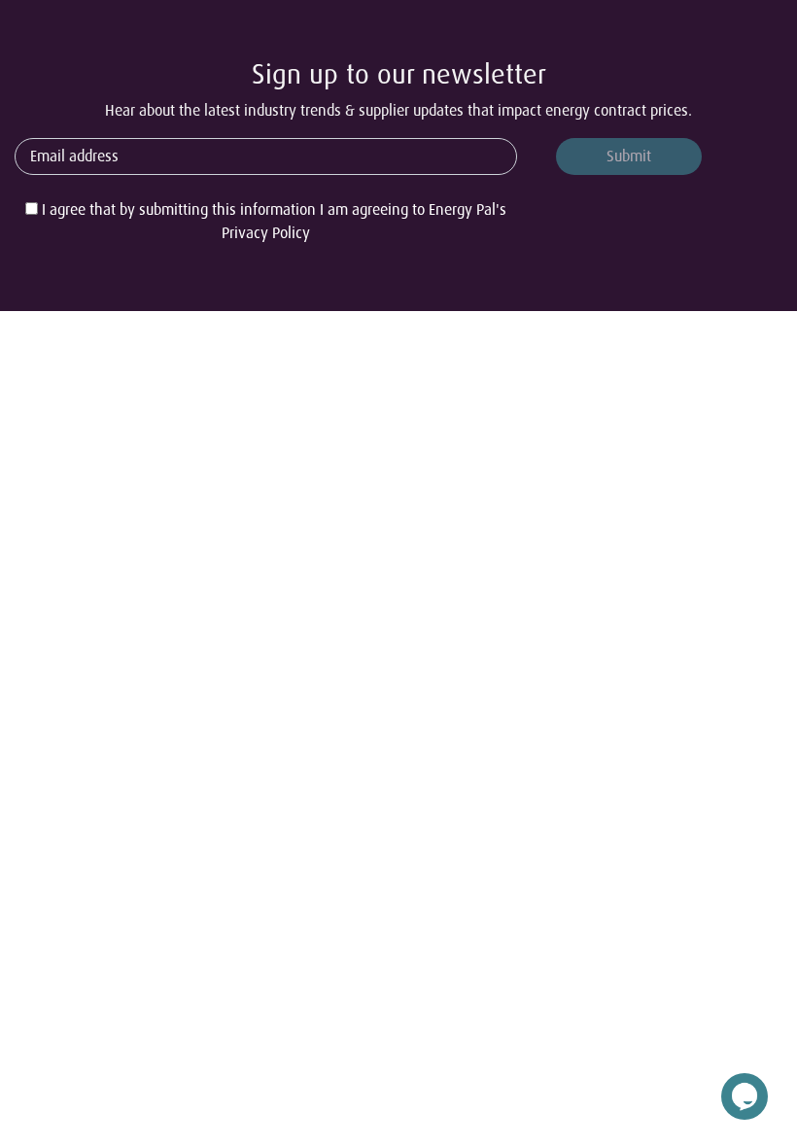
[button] (744, 1091)
